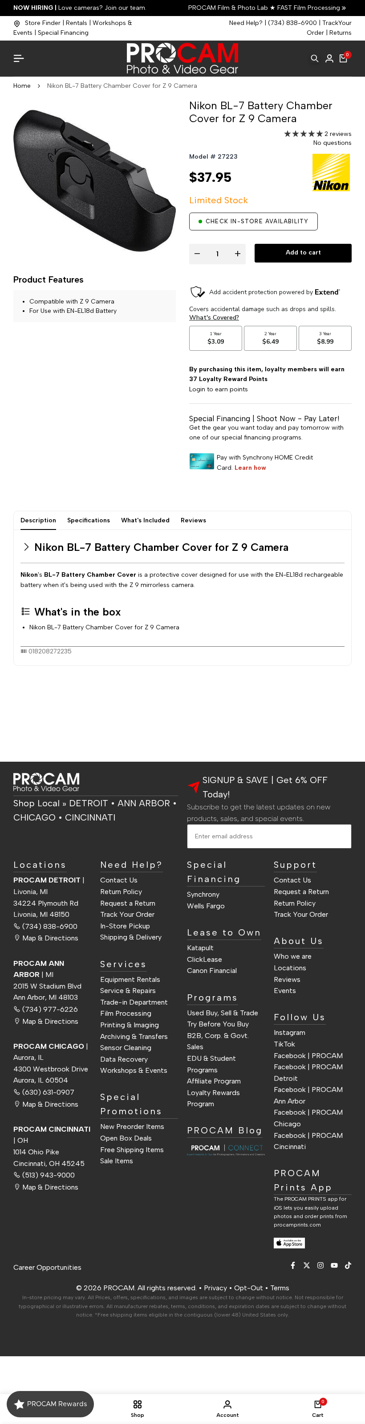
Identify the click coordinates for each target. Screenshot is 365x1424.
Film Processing (125, 1013)
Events (285, 990)
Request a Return (127, 903)
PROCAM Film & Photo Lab (229, 8)
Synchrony (203, 894)
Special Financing (63, 33)
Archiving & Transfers (134, 1036)
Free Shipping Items (132, 1149)
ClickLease (204, 959)
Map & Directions (50, 938)
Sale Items (116, 1161)
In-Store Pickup (125, 926)
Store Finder (43, 23)
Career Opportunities (47, 1267)
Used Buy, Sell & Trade (222, 1013)
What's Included (145, 520)
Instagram (289, 1032)
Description (38, 520)
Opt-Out (248, 1288)
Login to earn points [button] (218, 389)
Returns (340, 33)
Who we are (293, 956)
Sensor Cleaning (125, 1047)
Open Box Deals (126, 1138)
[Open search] (314, 58)
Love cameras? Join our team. (79, 8)
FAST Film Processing (308, 8)
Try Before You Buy (218, 1024)
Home (22, 86)
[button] (304, 134)
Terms (279, 1288)
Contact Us (119, 880)
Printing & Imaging (129, 1025)
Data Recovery (124, 1059)
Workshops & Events (133, 1070)
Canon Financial (212, 970)
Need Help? (246, 23)
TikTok (284, 1044)
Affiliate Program (214, 1081)
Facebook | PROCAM (308, 1055)
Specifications (88, 520)
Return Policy (121, 891)
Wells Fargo (206, 906)
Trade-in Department (134, 1002)
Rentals (76, 23)
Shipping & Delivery (131, 937)
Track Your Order (127, 914)
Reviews (193, 520)
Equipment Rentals (130, 979)
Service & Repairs (128, 990)
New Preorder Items (132, 1126)
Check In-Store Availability (257, 221)
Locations (290, 968)
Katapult (200, 948)
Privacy (215, 1288)
